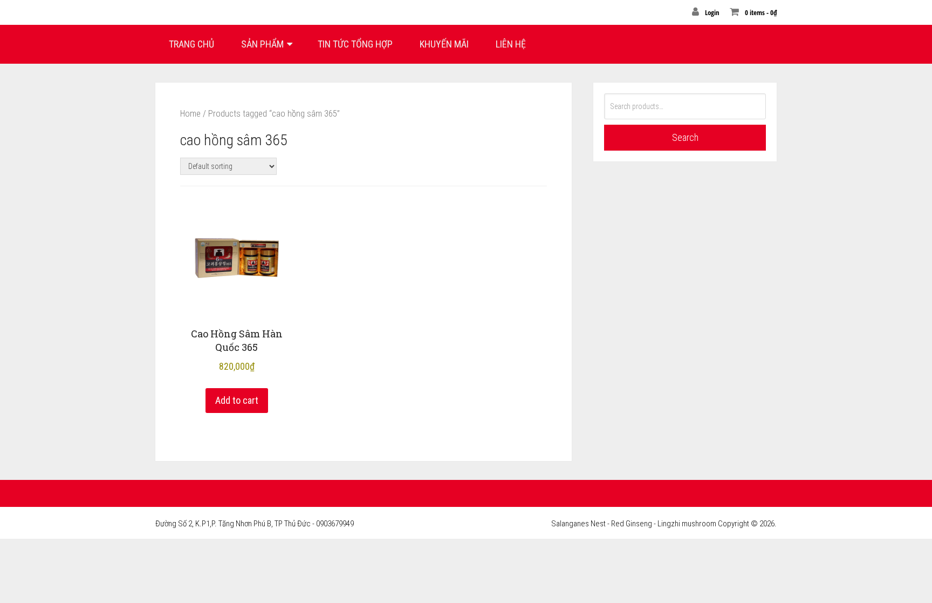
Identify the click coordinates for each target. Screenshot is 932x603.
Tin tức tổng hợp (355, 44)
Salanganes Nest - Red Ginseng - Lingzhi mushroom (633, 524)
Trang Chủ (191, 44)
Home (190, 114)
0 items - (761, 12)
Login (712, 12)
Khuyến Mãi (444, 44)
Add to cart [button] (236, 400)
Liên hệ (511, 44)
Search (685, 137)
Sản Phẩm (262, 44)
